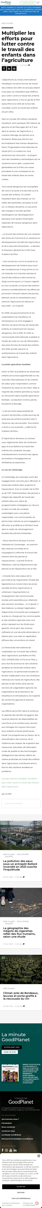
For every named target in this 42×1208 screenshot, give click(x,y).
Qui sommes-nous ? (10, 1119)
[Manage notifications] (37, 1203)
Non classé (7, 23)
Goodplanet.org (12, 1047)
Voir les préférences (21, 1198)
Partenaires (7, 1123)
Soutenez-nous (8, 1131)
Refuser (21, 1192)
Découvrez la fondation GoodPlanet (17, 1139)
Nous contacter (8, 1127)
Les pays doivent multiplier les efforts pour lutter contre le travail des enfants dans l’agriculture (20, 783)
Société (9, 856)
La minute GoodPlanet (11, 1135)
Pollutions (23, 854)
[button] (39, 1156)
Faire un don (28, 3)
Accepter (21, 1186)
